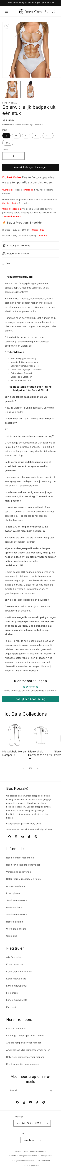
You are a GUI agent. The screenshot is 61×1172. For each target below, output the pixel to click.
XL (36, 135)
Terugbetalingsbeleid (28, 1156)
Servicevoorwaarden (17, 900)
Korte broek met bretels (19, 971)
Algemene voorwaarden (24, 1160)
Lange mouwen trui (16, 985)
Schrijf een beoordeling (31, 699)
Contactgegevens (32, 1165)
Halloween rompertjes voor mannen (25, 1057)
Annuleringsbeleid (15, 886)
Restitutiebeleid (14, 921)
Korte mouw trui (14, 964)
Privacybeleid (13, 893)
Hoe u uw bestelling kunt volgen (23, 865)
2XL (48, 135)
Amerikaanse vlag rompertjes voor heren (28, 1050)
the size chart (9, 203)
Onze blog (11, 936)
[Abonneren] (51, 1090)
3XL (8, 142)
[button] (6, 11)
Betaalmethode (14, 907)
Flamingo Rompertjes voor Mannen (25, 1035)
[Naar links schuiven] (23, 768)
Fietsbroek (12, 993)
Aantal (5, 150)
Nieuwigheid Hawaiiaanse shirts (40, 753)
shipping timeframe (11, 216)
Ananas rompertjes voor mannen (23, 1042)
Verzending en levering (18, 872)
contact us (28, 190)
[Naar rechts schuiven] (37, 768)
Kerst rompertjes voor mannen (22, 1064)
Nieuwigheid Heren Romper (14, 753)
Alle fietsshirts (13, 957)
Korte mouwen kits (16, 978)
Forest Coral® (29, 1152)
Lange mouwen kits (16, 1000)
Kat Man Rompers (16, 1028)
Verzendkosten (8, 125)
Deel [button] (7, 263)
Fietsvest (11, 1007)
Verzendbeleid (44, 1160)
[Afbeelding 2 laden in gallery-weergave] (30, 89)
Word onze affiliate (16, 929)
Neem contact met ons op (20, 857)
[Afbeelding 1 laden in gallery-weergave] (11, 89)
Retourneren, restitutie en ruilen (23, 879)
